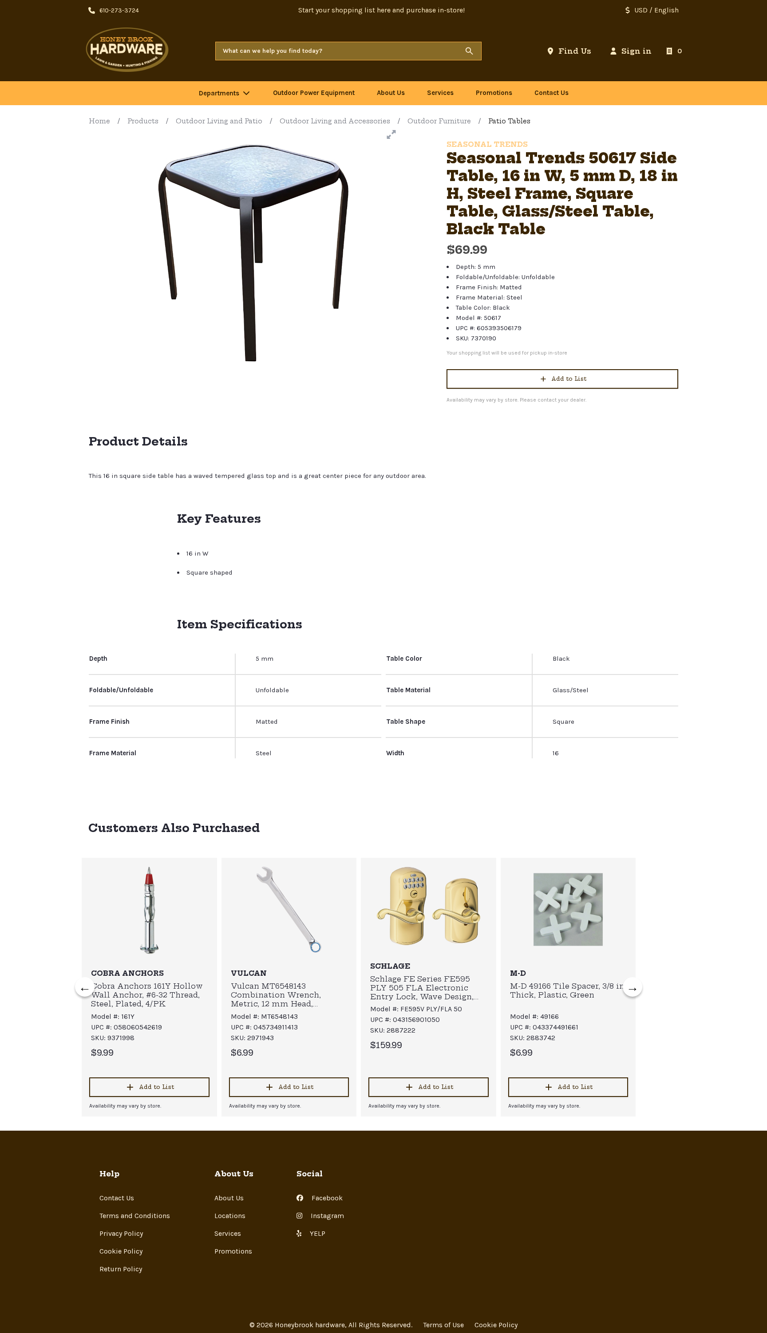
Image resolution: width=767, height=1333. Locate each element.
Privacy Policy (121, 1233)
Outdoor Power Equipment (314, 93)
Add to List (568, 378)
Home (99, 121)
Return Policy (120, 1269)
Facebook (326, 1198)
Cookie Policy (120, 1251)
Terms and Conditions (134, 1215)
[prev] (85, 987)
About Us (229, 1198)
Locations (229, 1215)
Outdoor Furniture (439, 121)
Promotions (233, 1251)
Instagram (326, 1215)
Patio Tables (509, 121)
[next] (632, 987)
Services (227, 1233)
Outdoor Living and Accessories (335, 121)
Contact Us (116, 1198)
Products (142, 121)
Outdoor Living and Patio (219, 121)
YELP (316, 1233)
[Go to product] (149, 909)
